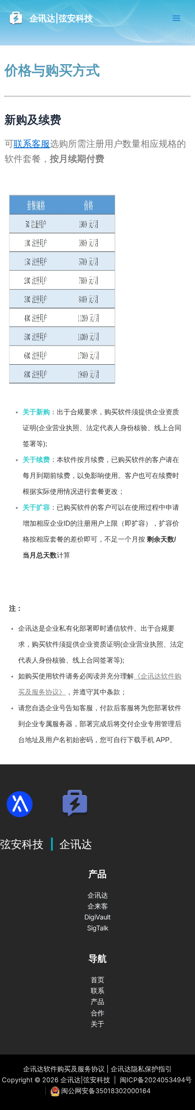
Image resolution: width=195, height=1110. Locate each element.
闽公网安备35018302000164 (106, 1091)
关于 (97, 1024)
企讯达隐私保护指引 (141, 1069)
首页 (97, 980)
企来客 (98, 906)
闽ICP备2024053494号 (156, 1080)
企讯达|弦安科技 (61, 18)
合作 (97, 1013)
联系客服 (32, 144)
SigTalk (97, 928)
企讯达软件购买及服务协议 (64, 1069)
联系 (97, 991)
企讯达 (98, 895)
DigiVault (97, 917)
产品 (97, 1002)
